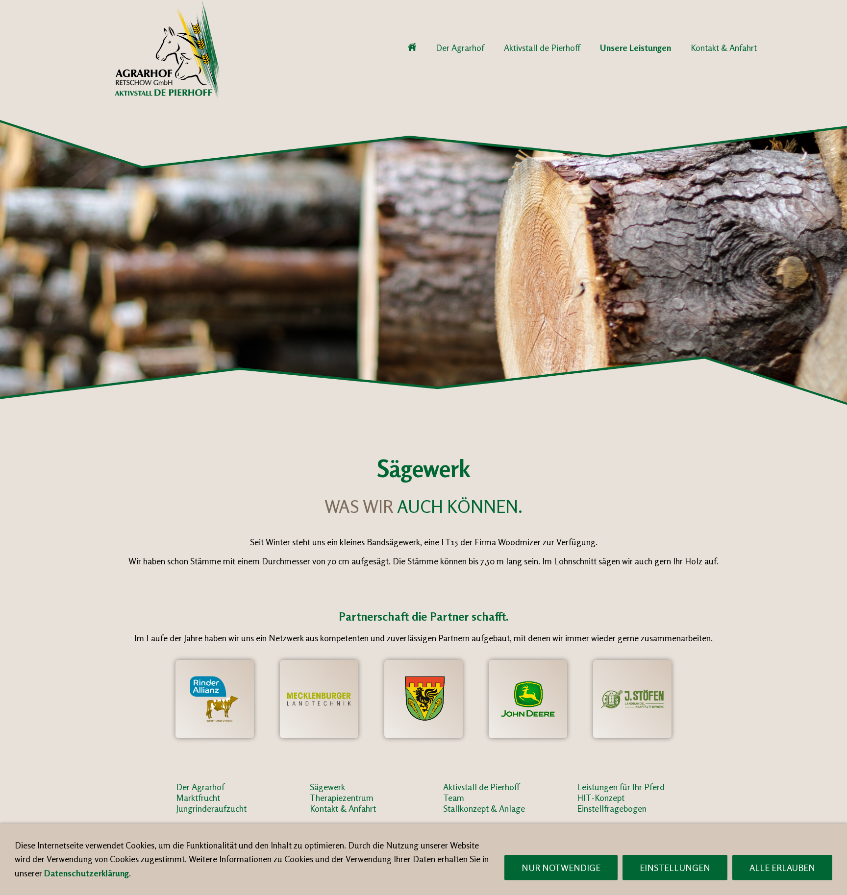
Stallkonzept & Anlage (484, 808)
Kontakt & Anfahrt (343, 808)
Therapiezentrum (342, 797)
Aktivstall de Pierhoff (481, 786)
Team (453, 797)
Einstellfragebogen (612, 808)
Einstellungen (675, 867)
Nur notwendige (561, 867)
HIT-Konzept (600, 797)
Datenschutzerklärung (86, 873)
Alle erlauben (782, 867)
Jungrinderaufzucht (211, 808)
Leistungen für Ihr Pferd (621, 786)
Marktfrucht (198, 797)
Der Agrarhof (200, 786)
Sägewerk (327, 786)
